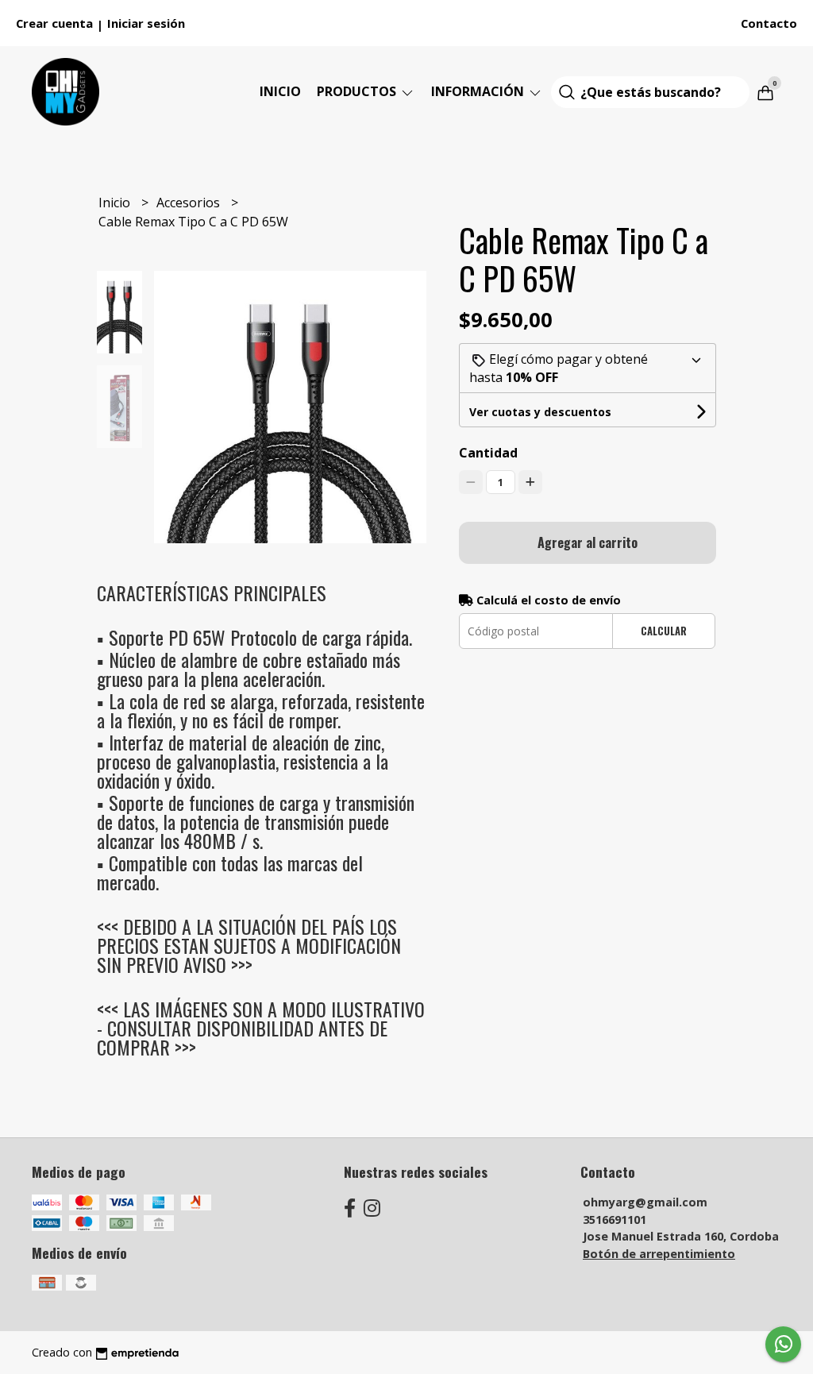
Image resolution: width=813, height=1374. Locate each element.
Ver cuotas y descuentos (540, 411)
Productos (358, 91)
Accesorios (189, 202)
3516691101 (614, 1219)
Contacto (769, 23)
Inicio (280, 91)
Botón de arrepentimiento (659, 1253)
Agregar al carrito (588, 542)
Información (479, 91)
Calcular (664, 631)
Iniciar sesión (146, 23)
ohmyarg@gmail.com (645, 1202)
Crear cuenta (54, 23)
